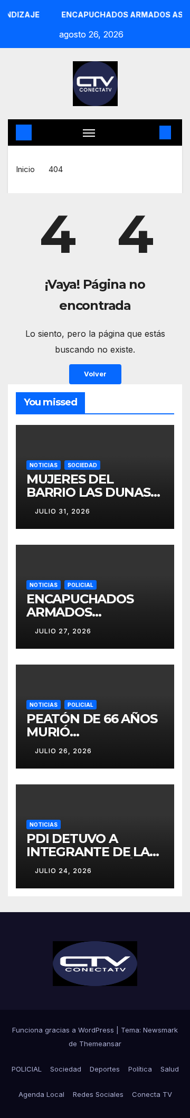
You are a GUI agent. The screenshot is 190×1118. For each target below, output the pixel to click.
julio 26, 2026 (63, 751)
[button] (149, 132)
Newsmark (160, 1030)
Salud (169, 1069)
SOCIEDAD (82, 465)
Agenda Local (41, 1094)
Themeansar (100, 1043)
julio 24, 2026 (63, 871)
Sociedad (65, 1069)
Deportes (105, 1069)
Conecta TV (152, 1094)
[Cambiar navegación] (89, 132)
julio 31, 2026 (62, 511)
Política (140, 1069)
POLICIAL (80, 585)
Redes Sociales (98, 1094)
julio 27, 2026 (63, 631)
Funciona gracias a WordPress (64, 1030)
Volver (95, 374)
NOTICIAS (44, 465)
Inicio (25, 169)
